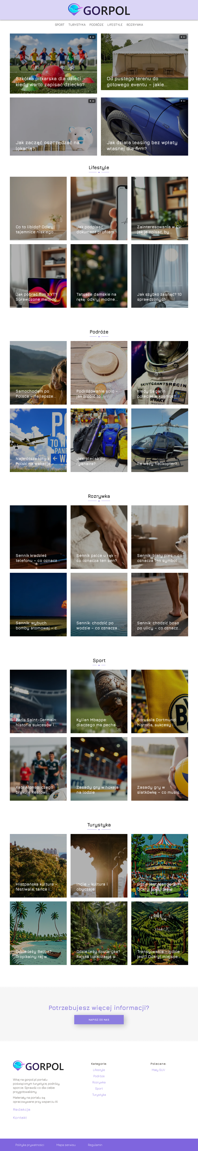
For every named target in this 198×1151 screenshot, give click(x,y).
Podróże (97, 24)
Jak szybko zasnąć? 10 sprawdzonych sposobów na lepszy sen (159, 297)
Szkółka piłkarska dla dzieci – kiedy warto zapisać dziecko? (51, 81)
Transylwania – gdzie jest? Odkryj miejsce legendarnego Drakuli (159, 954)
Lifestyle (115, 24)
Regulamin (95, 1145)
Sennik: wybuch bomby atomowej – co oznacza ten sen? (37, 626)
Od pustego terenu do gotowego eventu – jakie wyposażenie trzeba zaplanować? (135, 81)
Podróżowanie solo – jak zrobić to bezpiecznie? (97, 394)
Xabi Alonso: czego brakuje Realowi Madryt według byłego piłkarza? (34, 790)
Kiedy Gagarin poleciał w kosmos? (156, 393)
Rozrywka (135, 24)
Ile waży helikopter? (157, 463)
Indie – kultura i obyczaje (92, 886)
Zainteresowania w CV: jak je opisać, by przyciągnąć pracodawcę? (159, 229)
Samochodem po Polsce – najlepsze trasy (34, 394)
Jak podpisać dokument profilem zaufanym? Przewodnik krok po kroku (98, 229)
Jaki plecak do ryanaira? (90, 461)
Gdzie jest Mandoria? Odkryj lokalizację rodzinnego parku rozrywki (158, 887)
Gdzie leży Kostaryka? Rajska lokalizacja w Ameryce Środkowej (98, 954)
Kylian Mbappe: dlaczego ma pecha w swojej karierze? (98, 722)
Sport (60, 24)
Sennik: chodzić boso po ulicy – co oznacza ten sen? (158, 626)
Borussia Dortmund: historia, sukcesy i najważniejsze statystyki (157, 722)
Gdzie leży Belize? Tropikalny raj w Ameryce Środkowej (35, 954)
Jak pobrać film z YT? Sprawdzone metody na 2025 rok (36, 297)
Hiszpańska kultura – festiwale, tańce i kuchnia (36, 887)
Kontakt (20, 1117)
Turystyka (77, 24)
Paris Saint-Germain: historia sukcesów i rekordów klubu (36, 722)
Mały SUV (158, 1070)
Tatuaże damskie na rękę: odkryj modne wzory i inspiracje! (96, 297)
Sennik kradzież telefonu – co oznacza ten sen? (38, 558)
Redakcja (21, 1109)
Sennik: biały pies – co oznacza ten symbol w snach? (159, 558)
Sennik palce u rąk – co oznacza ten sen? (96, 558)
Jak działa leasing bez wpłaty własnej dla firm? (142, 145)
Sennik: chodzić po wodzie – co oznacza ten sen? (96, 626)
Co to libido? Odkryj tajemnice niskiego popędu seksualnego (37, 229)
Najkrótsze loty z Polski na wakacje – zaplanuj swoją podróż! (35, 461)
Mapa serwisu (66, 1145)
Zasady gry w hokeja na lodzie (97, 789)
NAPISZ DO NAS (99, 1019)
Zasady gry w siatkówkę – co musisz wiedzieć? (159, 790)
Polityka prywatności (29, 1145)
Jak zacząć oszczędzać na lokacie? (47, 145)
